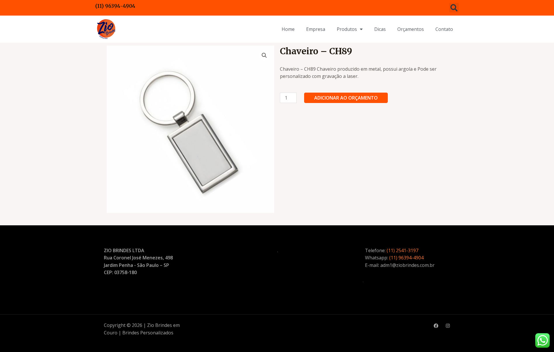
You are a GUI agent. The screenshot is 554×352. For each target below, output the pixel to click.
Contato (444, 29)
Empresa (315, 29)
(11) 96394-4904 (115, 6)
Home (288, 29)
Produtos (347, 29)
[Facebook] (436, 325)
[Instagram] (448, 325)
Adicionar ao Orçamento (346, 98)
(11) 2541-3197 (402, 250)
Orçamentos (410, 29)
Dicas (380, 29)
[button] (454, 7)
